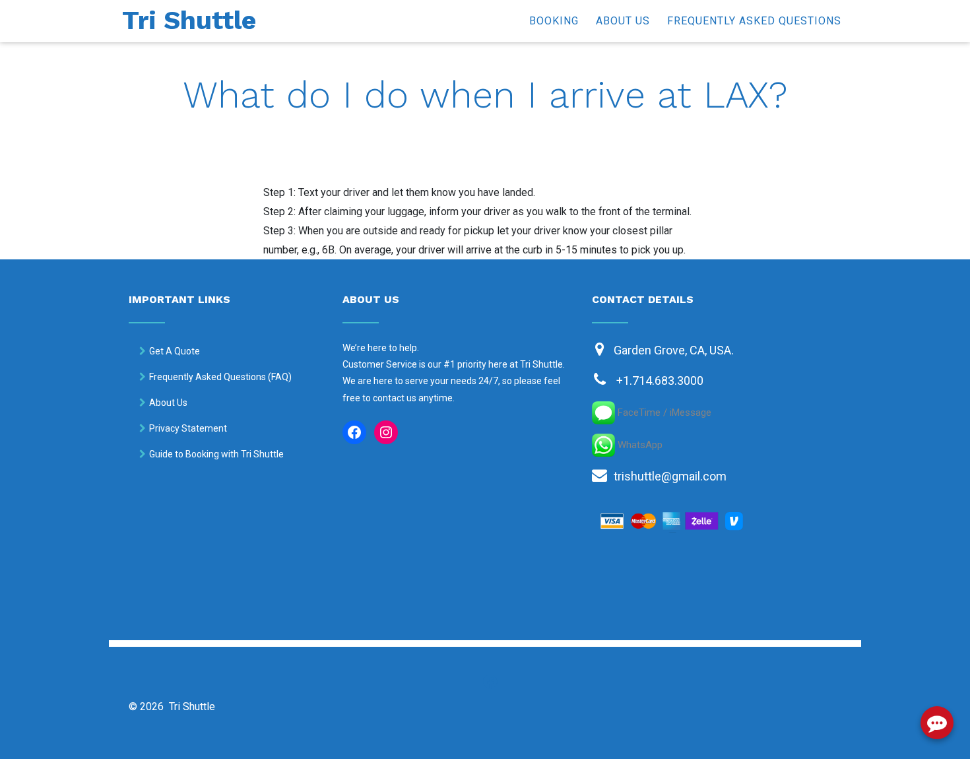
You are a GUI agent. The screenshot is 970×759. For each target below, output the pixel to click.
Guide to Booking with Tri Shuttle (216, 454)
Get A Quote (174, 351)
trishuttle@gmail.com (670, 476)
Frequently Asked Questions (754, 21)
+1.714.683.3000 (659, 380)
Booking (554, 21)
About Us (623, 21)
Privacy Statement (188, 428)
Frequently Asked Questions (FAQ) (220, 377)
